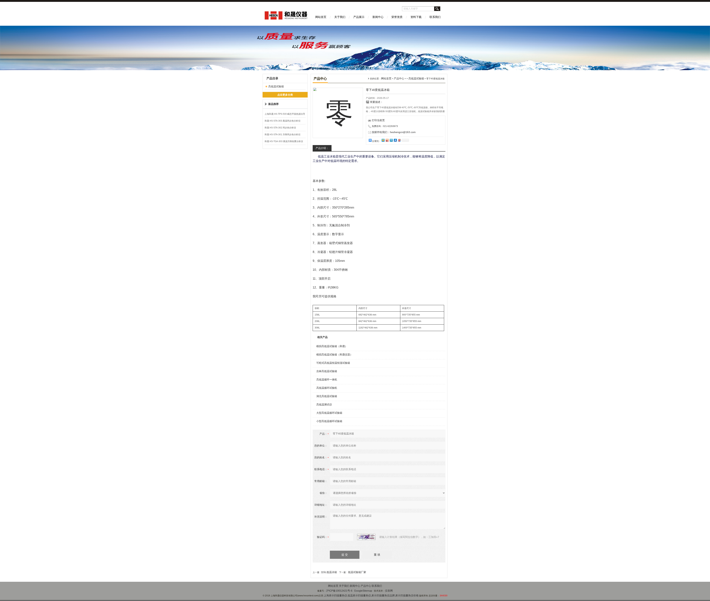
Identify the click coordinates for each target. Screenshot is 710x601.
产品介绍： (322, 148)
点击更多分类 (285, 94)
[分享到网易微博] (399, 140)
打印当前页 (378, 120)
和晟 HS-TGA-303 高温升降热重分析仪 (284, 141)
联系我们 (435, 17)
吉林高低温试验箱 (326, 371)
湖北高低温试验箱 (326, 396)
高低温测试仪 (324, 404)
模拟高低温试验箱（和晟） (331, 346)
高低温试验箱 (276, 86)
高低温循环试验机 (326, 387)
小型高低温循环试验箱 (329, 421)
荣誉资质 (397, 17)
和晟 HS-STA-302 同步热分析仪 (280, 127)
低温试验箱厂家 (357, 572)
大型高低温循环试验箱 (329, 412)
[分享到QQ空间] (383, 140)
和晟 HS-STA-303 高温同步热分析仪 (282, 121)
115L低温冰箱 (329, 572)
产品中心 (399, 78)
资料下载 (416, 17)
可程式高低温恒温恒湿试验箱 (333, 362)
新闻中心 (377, 17)
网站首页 (320, 17)
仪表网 (389, 590)
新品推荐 (273, 104)
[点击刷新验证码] (366, 537)
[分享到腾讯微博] (391, 140)
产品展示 (358, 17)
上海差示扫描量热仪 (335, 595)
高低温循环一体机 (326, 379)
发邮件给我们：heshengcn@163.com (394, 132)
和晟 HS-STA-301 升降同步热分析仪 (282, 134)
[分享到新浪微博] (387, 140)
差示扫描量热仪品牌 (383, 595)
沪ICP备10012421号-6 (339, 590)
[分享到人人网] (395, 140)
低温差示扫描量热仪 (359, 595)
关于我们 (339, 17)
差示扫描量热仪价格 (407, 595)
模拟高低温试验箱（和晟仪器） (334, 354)
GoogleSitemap (363, 590)
